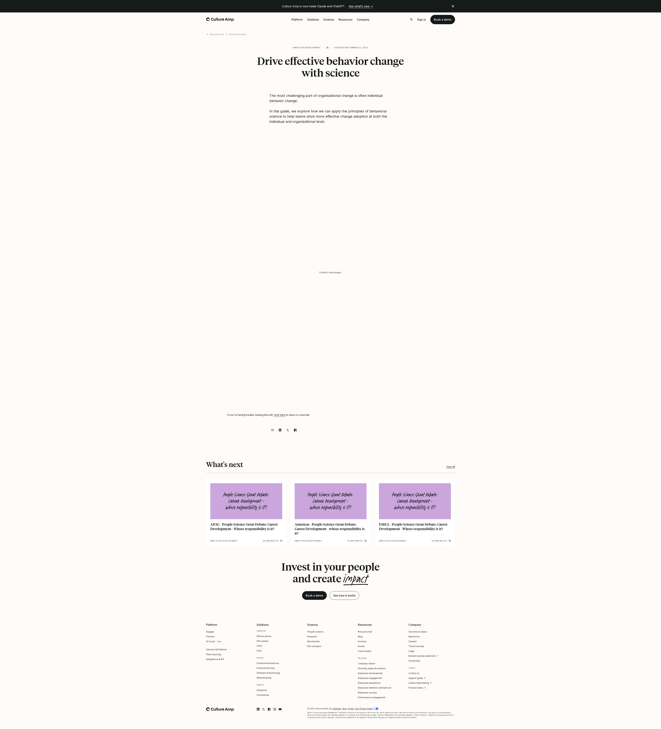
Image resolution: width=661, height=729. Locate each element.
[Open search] (411, 19)
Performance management (371, 697)
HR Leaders (263, 641)
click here (279, 414)
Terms (344, 709)
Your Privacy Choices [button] (364, 709)
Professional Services (268, 663)
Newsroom (414, 636)
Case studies (364, 651)
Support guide (416, 678)
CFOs (259, 646)
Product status (416, 687)
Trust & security (416, 646)
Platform (297, 19)
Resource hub (217, 34)
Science (329, 19)
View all (450, 466)
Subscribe (336, 709)
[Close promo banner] (453, 6)
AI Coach (210, 641)
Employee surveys (367, 692)
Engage (210, 631)
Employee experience (369, 683)
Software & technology (268, 673)
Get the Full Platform (216, 649)
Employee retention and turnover (374, 687)
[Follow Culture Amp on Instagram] (274, 709)
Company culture (366, 663)
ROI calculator (314, 646)
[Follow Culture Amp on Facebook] (269, 709)
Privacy (351, 709)
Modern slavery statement (422, 656)
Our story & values (418, 631)
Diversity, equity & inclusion (372, 668)
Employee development (307, 48)
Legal (411, 651)
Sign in (421, 19)
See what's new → (361, 6)
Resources (345, 19)
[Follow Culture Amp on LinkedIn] (258, 709)
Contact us (414, 673)
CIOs (259, 650)
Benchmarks (313, 641)
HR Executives (264, 636)
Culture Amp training (419, 683)
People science (315, 631)
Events (361, 646)
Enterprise (262, 690)
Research (312, 636)
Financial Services (266, 668)
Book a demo (442, 19)
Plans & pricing (213, 654)
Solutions (313, 19)
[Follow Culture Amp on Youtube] (280, 709)
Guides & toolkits (237, 34)
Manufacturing (264, 677)
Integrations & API (215, 659)
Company (363, 19)
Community (414, 660)
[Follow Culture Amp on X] (263, 709)
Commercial (263, 695)
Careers (413, 641)
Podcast (362, 641)
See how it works (344, 595)
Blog (360, 636)
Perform (210, 636)
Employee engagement (370, 678)
